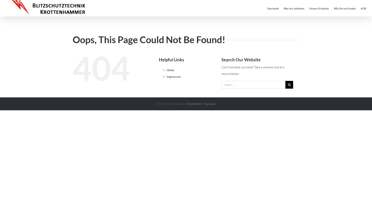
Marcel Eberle (194, 103)
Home (170, 70)
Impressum (174, 76)
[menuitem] (275, 8)
